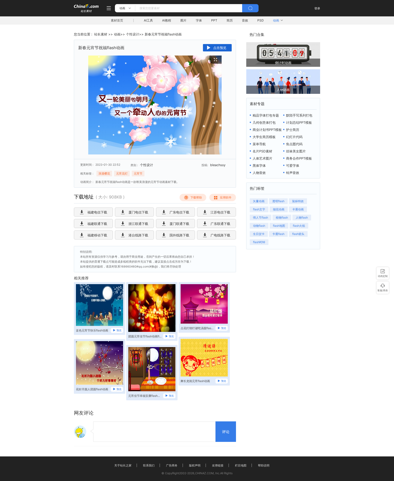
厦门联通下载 (179, 224)
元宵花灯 (122, 173)
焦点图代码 (294, 144)
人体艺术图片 (262, 158)
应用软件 (225, 197)
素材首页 (117, 20)
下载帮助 (196, 197)
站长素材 (100, 34)
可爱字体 (292, 165)
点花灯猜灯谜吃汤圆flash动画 (198, 328)
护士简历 (292, 129)
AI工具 (148, 20)
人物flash (302, 217)
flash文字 (259, 209)
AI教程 (166, 20)
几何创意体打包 (264, 122)
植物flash (282, 217)
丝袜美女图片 (296, 151)
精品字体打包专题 (266, 115)
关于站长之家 (123, 465)
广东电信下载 (179, 212)
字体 (199, 20)
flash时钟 (259, 242)
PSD (260, 20)
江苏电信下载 (220, 212)
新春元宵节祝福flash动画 (163, 34)
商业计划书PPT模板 (267, 129)
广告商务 (172, 465)
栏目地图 (240, 465)
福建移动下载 (97, 235)
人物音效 (259, 172)
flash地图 (279, 225)
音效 (245, 20)
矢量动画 (259, 201)
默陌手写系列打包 (299, 115)
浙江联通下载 (138, 224)
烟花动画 (278, 209)
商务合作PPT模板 (299, 158)
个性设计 (132, 34)
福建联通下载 (97, 224)
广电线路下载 (220, 235)
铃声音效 (292, 172)
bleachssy (218, 165)
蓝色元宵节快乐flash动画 (92, 330)
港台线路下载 (138, 235)
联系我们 (149, 465)
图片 (183, 20)
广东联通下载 (220, 224)
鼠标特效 (298, 201)
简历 (230, 20)
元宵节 (138, 173)
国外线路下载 (179, 235)
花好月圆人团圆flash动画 (92, 389)
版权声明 (194, 465)
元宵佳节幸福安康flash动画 (145, 395)
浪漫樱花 (104, 173)
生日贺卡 (259, 234)
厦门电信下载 (138, 212)
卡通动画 (298, 209)
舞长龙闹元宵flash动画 (195, 381)
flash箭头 (298, 234)
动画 (276, 20)
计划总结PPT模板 (299, 122)
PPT (214, 20)
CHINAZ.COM (204, 473)
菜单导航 (259, 144)
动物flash (259, 225)
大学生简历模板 (264, 136)
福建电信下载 (97, 212)
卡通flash (278, 234)
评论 (225, 432)
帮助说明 (263, 465)
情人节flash (260, 217)
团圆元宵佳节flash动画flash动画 (145, 336)
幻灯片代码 (294, 136)
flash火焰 (299, 225)
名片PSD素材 (262, 151)
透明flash (278, 201)
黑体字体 (259, 165)
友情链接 (217, 465)
